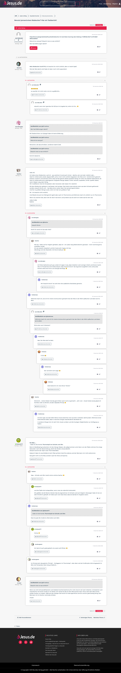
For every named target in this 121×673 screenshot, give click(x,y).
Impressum (35, 665)
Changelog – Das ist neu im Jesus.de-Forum (57, 643)
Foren (100, 4)
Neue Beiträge (107, 4)
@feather (45, 222)
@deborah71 (46, 510)
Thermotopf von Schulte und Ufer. (53, 444)
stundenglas (19, 126)
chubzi (19, 583)
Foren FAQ (48, 639)
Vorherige (99, 25)
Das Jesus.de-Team (50, 650)
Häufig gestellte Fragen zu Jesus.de (54, 645)
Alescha (19, 68)
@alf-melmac (45, 126)
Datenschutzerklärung (81, 665)
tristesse (43, 351)
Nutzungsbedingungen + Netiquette (55, 641)
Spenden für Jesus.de (51, 652)
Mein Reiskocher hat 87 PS (38, 66)
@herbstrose (49, 316)
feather (19, 174)
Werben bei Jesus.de (50, 654)
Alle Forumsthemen (24, 617)
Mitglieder (115, 4)
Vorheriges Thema (86, 617)
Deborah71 (19, 444)
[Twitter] (31, 642)
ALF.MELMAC (19, 38)
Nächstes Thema (99, 617)
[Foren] (16, 16)
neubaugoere (38, 544)
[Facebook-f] (20, 642)
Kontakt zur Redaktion (51, 648)
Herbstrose (44, 279)
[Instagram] (25, 642)
